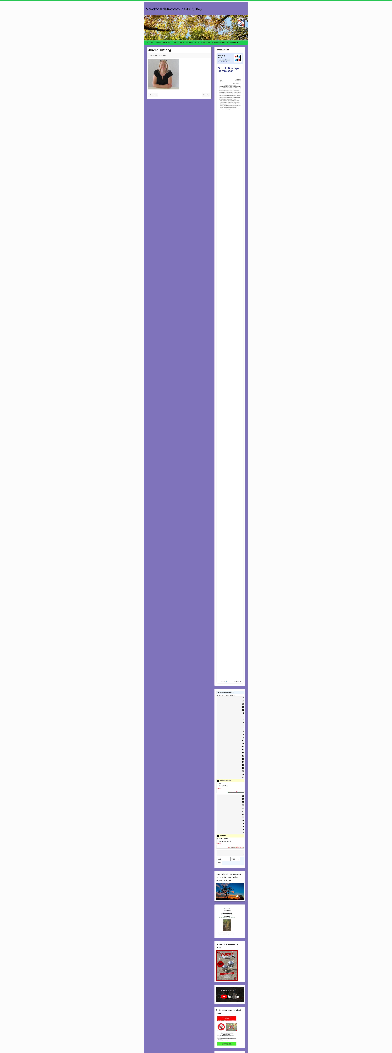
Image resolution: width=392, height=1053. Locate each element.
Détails (219, 788)
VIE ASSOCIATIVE (204, 42)
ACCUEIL (150, 42)
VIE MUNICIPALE (178, 42)
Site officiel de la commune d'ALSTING (174, 9)
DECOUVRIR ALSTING (162, 42)
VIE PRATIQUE (191, 42)
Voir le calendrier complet (236, 792)
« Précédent (153, 95)
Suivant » (206, 95)
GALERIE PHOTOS (233, 42)
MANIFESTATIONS (218, 42)
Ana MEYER (153, 55)
